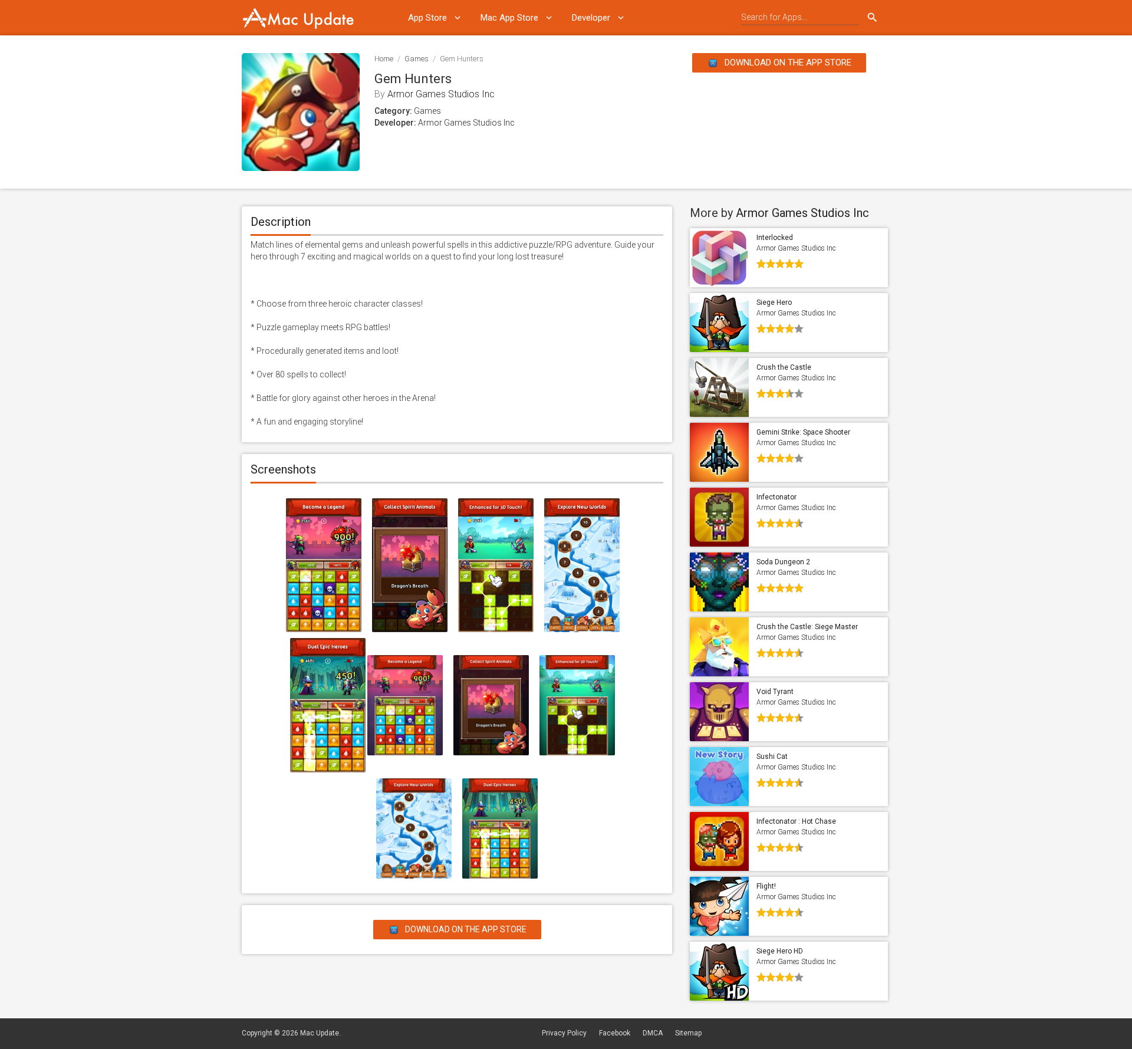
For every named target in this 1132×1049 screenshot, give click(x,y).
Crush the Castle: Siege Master (807, 627)
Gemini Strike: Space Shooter (803, 432)
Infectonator (776, 497)
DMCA (653, 1033)
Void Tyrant (775, 692)
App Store (427, 17)
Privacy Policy (564, 1033)
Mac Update (319, 1033)
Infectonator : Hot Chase (796, 821)
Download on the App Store (786, 62)
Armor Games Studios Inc (441, 94)
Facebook (614, 1033)
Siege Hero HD (779, 951)
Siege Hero (774, 302)
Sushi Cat (772, 756)
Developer (591, 17)
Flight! (766, 886)
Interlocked (774, 238)
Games (416, 58)
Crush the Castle (783, 367)
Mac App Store (509, 17)
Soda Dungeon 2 (783, 562)
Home (383, 58)
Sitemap (688, 1033)
